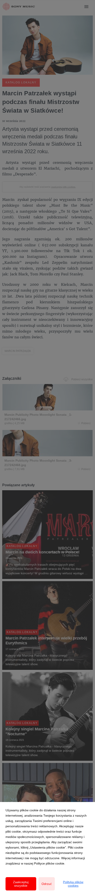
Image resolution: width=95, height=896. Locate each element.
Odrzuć (47, 884)
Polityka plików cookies (73, 883)
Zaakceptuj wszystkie (20, 883)
